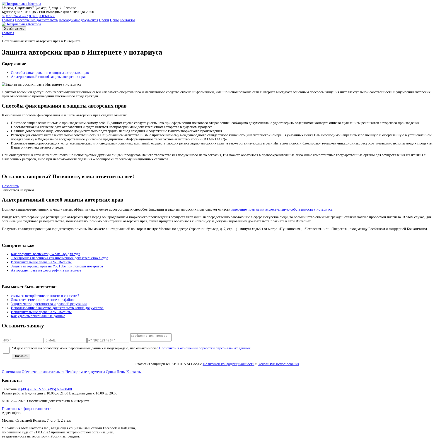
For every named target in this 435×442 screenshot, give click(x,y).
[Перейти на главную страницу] (21, 4)
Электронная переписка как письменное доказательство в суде (59, 258)
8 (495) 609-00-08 (42, 16)
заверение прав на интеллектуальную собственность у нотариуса (281, 209)
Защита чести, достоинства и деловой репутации (49, 304)
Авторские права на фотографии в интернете (46, 270)
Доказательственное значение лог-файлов (43, 300)
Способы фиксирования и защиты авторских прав (50, 72)
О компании (11, 372)
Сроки (111, 372)
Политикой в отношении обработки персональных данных (205, 348)
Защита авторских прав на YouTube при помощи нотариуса (57, 266)
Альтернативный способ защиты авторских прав (49, 77)
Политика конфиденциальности (26, 409)
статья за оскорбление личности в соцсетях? (45, 296)
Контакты (134, 372)
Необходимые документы (85, 372)
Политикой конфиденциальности (228, 364)
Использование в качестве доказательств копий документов (57, 308)
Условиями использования (278, 364)
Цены (121, 372)
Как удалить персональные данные (38, 316)
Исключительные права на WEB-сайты (41, 262)
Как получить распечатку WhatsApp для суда (45, 254)
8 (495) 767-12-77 (15, 16)
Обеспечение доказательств (43, 372)
